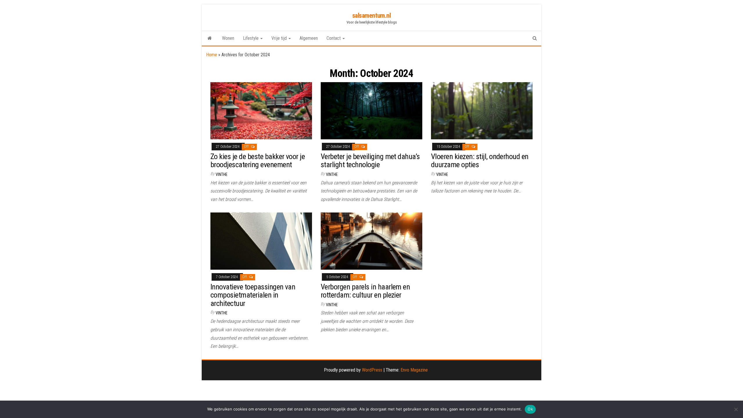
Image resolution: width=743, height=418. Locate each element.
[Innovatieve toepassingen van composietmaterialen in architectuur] (261, 241)
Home (211, 54)
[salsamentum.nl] (210, 38)
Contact (334, 38)
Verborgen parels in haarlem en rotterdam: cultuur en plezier (365, 291)
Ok (530, 409)
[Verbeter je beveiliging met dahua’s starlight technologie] (371, 110)
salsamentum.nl (371, 15)
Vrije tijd (279, 38)
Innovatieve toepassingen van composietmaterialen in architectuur (252, 295)
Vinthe (222, 174)
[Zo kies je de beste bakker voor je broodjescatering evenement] (261, 110)
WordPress (372, 370)
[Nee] (736, 409)
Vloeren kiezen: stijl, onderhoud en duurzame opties (480, 160)
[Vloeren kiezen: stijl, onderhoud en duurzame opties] (482, 110)
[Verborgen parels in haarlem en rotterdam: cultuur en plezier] (371, 241)
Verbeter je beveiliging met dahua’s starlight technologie (370, 160)
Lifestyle (251, 38)
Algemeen (309, 38)
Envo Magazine (414, 370)
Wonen (228, 38)
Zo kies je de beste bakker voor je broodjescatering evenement (257, 160)
